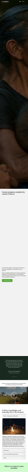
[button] (20, 1)
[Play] (14, 395)
